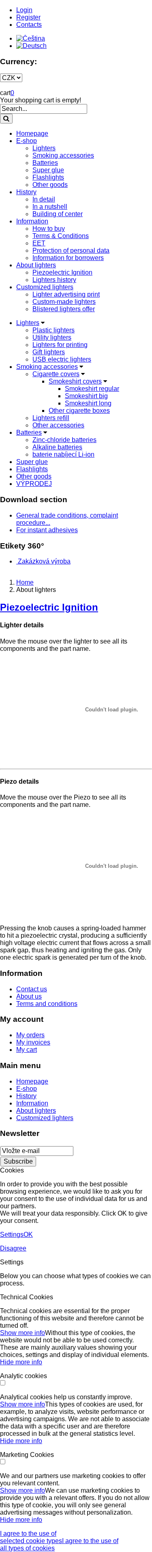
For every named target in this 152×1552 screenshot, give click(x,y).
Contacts (29, 24)
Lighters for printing (60, 344)
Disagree (13, 1248)
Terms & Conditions (60, 235)
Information (32, 221)
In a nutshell (49, 206)
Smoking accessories (63, 155)
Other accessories (58, 425)
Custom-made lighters (64, 301)
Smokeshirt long (88, 403)
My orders (30, 1035)
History (26, 192)
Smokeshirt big (86, 395)
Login (24, 10)
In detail (43, 199)
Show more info (22, 1332)
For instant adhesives (47, 530)
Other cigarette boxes (79, 410)
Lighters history (54, 279)
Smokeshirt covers (75, 381)
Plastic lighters (53, 330)
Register (28, 17)
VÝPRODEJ (34, 483)
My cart (26, 1049)
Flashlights (48, 177)
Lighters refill (50, 417)
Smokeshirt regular (92, 388)
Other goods (50, 184)
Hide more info (21, 1362)
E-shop (26, 140)
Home (25, 582)
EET (38, 243)
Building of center (57, 213)
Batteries (45, 162)
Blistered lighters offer (63, 309)
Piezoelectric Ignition (62, 272)
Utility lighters (51, 337)
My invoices (33, 1042)
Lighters (44, 148)
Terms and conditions (46, 1003)
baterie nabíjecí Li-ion (63, 454)
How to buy (48, 228)
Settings (12, 1234)
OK (28, 1234)
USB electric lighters (61, 359)
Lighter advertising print (66, 294)
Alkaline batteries (57, 447)
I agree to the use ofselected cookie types (31, 1537)
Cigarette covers (55, 374)
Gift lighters (48, 352)
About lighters (36, 265)
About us (29, 996)
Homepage (32, 133)
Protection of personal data (70, 250)
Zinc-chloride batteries (64, 439)
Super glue (48, 170)
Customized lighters (44, 287)
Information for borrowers (68, 257)
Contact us (31, 989)
